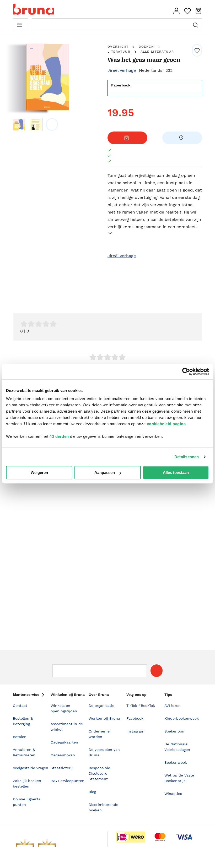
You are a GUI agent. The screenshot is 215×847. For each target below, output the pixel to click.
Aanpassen (104, 472)
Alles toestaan (176, 472)
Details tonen (186, 457)
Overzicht (118, 46)
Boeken (146, 46)
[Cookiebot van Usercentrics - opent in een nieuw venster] (186, 371)
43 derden (59, 436)
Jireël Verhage (122, 70)
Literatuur (119, 51)
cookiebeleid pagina (166, 424)
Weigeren (39, 472)
